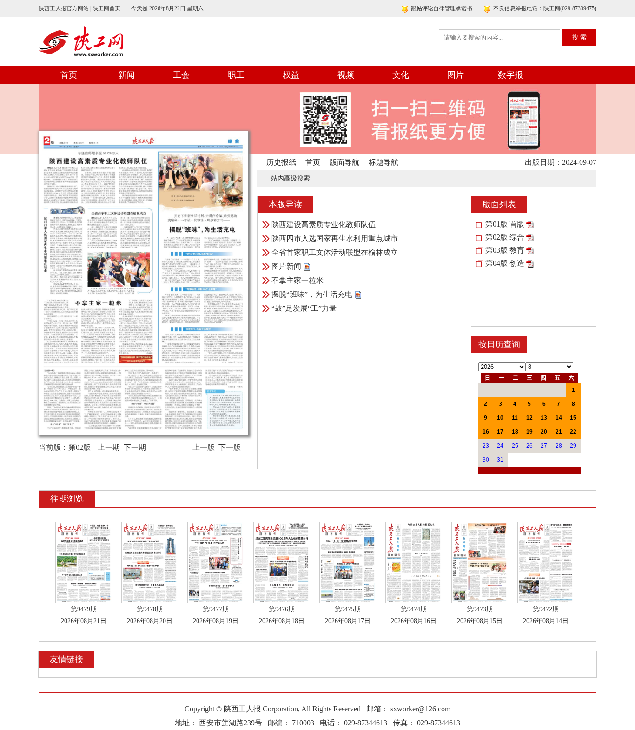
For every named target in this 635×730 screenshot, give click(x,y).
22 (573, 432)
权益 (291, 75)
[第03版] (530, 250)
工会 (181, 75)
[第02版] (530, 237)
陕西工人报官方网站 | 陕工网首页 (79, 8)
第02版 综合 (504, 237)
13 (544, 418)
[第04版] (530, 263)
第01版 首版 (504, 224)
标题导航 (383, 162)
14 (559, 418)
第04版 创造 (504, 263)
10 (500, 418)
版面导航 (344, 162)
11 (515, 418)
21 (559, 432)
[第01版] (530, 224)
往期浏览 (67, 498)
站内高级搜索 (290, 178)
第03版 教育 (504, 250)
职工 (236, 75)
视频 (345, 75)
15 (573, 418)
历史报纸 (281, 162)
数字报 (510, 75)
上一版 (203, 447)
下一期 (135, 447)
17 (500, 432)
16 (486, 432)
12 (529, 418)
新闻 (126, 75)
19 (529, 432)
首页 (68, 75)
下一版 (229, 447)
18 (515, 432)
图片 (455, 75)
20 (544, 432)
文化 (400, 75)
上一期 (109, 447)
